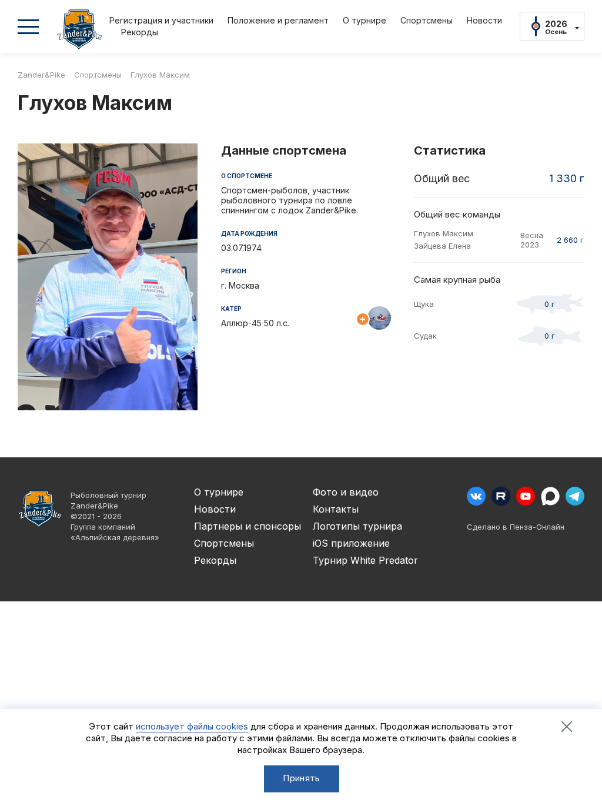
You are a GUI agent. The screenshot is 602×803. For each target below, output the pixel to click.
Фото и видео (346, 492)
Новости (484, 20)
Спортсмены (426, 20)
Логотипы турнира (357, 526)
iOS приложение (351, 543)
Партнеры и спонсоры (247, 526)
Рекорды (139, 32)
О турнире (364, 20)
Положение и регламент (278, 20)
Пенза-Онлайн (537, 526)
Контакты (336, 509)
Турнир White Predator (365, 560)
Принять (301, 778)
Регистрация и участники (161, 20)
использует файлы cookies (192, 726)
